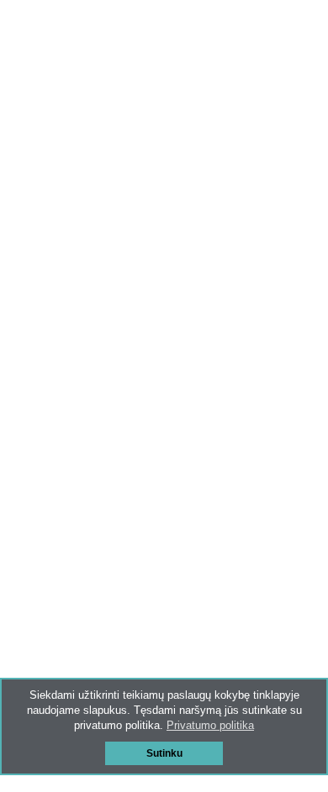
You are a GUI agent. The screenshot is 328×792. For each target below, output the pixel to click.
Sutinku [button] (164, 753)
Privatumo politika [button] (210, 725)
